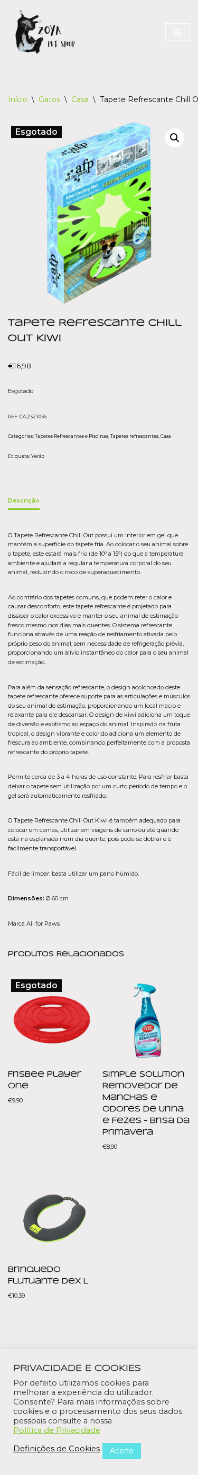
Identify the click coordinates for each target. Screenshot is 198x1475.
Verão (37, 456)
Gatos (49, 99)
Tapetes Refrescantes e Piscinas (71, 436)
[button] (174, 137)
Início (17, 99)
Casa (80, 99)
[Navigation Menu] (177, 32)
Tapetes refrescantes (134, 436)
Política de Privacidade (56, 1430)
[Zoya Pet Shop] (45, 31)
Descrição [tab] (24, 500)
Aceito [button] (122, 1451)
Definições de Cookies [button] (56, 1448)
